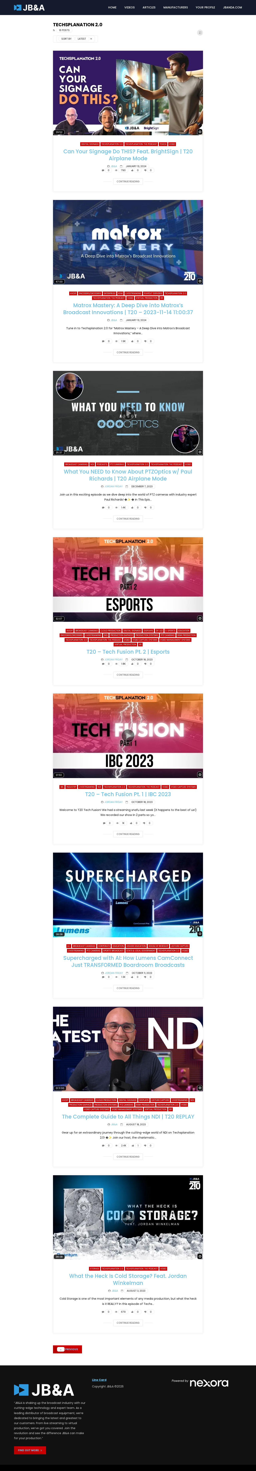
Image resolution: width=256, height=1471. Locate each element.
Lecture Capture (180, 946)
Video (172, 144)
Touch (163, 144)
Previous (69, 1349)
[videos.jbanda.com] (29, 8)
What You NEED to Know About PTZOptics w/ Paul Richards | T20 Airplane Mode (128, 475)
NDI (92, 464)
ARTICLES (149, 7)
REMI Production (186, 635)
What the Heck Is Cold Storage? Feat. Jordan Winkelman (128, 1279)
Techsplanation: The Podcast (141, 144)
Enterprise (109, 293)
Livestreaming (133, 293)
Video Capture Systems (145, 639)
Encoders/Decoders (90, 293)
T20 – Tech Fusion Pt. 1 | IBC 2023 (128, 794)
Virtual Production (147, 298)
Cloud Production (111, 630)
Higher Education (136, 946)
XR (161, 298)
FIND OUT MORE (29, 1450)
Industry (71, 787)
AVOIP (73, 293)
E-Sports (170, 630)
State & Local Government (140, 950)
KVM (120, 293)
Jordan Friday (113, 486)
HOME (112, 7)
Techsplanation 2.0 (112, 144)
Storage (94, 1268)
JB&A (114, 166)
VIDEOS (129, 7)
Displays (148, 630)
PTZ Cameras (117, 464)
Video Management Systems (175, 639)
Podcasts (102, 464)
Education (183, 630)
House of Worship (158, 946)
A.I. (68, 946)
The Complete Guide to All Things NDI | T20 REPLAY (128, 1116)
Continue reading (128, 181)
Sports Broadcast (113, 950)
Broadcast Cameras (76, 464)
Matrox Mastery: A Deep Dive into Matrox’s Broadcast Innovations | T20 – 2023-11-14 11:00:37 (128, 309)
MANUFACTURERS (175, 7)
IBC (62, 787)
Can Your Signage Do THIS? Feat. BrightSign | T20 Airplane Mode (128, 155)
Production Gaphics (121, 635)
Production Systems (147, 635)
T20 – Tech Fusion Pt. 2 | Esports (128, 651)
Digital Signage (90, 144)
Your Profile (205, 7)
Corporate (104, 946)
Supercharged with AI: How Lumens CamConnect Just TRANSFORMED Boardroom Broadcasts (128, 961)
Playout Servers (153, 293)
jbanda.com (232, 7)
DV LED (159, 630)
